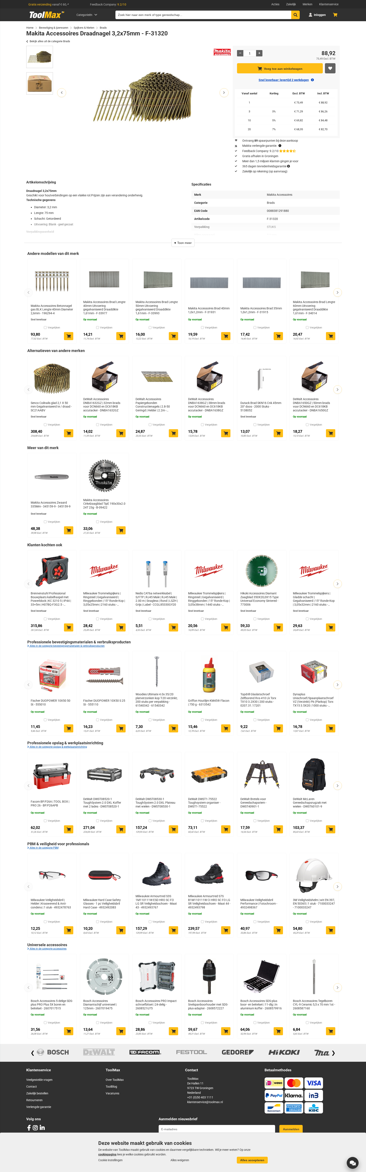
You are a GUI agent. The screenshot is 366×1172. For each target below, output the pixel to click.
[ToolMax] (45, 18)
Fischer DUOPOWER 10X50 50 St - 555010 (50, 702)
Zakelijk (291, 4)
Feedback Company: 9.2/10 (260, 151)
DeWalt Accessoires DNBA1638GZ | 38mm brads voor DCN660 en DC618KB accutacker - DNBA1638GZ (206, 404)
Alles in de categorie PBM (43, 847)
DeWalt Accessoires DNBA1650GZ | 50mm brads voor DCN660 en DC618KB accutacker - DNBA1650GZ (311, 404)
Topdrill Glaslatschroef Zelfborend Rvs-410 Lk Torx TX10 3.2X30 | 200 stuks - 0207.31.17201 (258, 700)
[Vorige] (28, 292)
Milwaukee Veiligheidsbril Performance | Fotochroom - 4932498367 (258, 903)
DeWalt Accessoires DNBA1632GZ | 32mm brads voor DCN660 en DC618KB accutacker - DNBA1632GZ (101, 404)
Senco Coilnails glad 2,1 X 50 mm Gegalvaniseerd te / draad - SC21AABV (51, 406)
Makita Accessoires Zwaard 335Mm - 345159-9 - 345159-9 (51, 504)
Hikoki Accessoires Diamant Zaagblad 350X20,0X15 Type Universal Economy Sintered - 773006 (259, 599)
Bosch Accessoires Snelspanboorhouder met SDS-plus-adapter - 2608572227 (208, 1004)
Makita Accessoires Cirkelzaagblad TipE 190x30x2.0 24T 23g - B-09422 (104, 503)
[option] (39, 57)
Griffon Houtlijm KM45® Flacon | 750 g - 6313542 (208, 702)
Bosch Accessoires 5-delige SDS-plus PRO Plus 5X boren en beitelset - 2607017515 (52, 1004)
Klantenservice (328, 4)
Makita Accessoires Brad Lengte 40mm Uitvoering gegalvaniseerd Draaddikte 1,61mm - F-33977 (104, 307)
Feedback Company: (108, 4)
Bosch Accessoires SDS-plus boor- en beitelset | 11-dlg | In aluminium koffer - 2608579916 (261, 1004)
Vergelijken (54, 327)
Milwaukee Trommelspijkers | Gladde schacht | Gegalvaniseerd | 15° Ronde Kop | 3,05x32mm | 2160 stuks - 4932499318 (314, 599)
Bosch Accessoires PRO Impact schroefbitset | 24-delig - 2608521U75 (156, 1004)
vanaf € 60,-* (48, 4)
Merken (307, 4)
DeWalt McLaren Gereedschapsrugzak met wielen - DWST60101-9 (310, 802)
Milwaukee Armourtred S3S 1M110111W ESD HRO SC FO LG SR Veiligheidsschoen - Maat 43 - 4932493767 (156, 901)
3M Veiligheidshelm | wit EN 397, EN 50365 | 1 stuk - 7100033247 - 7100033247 (314, 903)
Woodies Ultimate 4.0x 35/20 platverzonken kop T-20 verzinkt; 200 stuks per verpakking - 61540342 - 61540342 (156, 700)
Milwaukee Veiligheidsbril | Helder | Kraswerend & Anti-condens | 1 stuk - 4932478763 (51, 903)
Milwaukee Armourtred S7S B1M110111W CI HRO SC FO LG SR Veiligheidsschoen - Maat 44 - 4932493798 (209, 901)
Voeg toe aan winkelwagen (283, 68)
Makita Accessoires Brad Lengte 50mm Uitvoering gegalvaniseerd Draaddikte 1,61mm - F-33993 (157, 307)
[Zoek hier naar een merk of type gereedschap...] (295, 15)
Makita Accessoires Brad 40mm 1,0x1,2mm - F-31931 (209, 310)
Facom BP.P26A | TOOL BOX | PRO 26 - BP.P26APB (50, 803)
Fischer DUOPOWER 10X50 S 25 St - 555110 (104, 702)
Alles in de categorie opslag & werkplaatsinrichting (58, 746)
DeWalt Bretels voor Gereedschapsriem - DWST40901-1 (253, 802)
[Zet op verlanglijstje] (330, 68)
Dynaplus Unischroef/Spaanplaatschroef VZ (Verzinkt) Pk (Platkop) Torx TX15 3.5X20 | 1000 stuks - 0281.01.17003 (313, 700)
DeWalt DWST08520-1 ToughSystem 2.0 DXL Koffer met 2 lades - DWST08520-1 (102, 802)
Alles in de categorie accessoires (48, 948)
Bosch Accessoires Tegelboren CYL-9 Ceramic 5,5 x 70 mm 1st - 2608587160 (314, 1004)
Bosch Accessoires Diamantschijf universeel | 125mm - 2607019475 (99, 1004)
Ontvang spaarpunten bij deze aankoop (270, 140)
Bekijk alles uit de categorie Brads (50, 41)
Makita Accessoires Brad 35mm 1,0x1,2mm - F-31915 (261, 310)
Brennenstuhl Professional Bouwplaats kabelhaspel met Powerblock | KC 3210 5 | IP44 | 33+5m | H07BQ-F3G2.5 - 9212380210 (51, 599)
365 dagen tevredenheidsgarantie (264, 166)
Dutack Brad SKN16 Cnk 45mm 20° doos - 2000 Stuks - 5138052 (260, 406)
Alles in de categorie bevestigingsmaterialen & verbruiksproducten (67, 645)
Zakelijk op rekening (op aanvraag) (264, 171)
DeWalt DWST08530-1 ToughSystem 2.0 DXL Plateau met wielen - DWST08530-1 (155, 802)
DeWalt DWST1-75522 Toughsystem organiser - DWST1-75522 (204, 802)
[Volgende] (337, 292)
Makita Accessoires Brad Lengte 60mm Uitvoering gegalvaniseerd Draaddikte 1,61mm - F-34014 (314, 307)
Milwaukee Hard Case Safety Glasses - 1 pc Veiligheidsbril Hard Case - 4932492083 (102, 903)
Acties (275, 4)
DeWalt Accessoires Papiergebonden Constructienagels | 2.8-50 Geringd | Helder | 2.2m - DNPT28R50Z (153, 404)
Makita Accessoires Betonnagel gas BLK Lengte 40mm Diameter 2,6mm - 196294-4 (52, 309)
